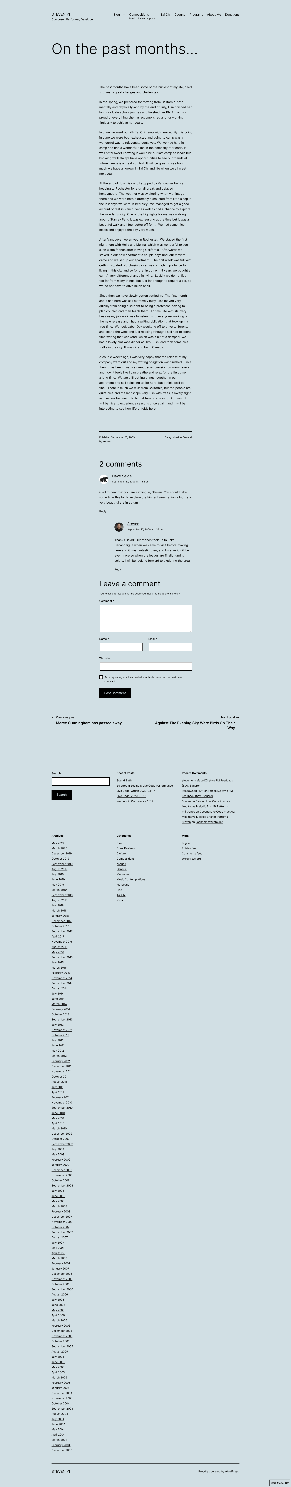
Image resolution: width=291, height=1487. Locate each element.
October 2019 (60, 858)
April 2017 (58, 936)
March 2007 (59, 1258)
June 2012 (58, 1045)
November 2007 (62, 1221)
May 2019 (58, 884)
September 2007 (62, 1232)
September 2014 (62, 983)
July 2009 (58, 1149)
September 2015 (62, 957)
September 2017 (62, 931)
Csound (180, 14)
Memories (123, 874)
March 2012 (59, 1055)
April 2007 (58, 1253)
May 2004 (58, 1429)
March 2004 (59, 1439)
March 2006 (59, 1320)
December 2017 (62, 921)
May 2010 (58, 1118)
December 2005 (62, 1330)
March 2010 (59, 1128)
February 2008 (61, 1211)
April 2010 (58, 1123)
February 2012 (61, 1061)
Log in (186, 843)
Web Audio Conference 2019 (135, 801)
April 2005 (58, 1372)
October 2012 (60, 1035)
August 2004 (60, 1413)
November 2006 (62, 1279)
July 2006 (58, 1299)
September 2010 (62, 1107)
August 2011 (59, 1081)
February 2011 (60, 1097)
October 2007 (60, 1227)
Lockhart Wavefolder (209, 821)
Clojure (121, 853)
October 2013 (60, 1014)
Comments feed (192, 853)
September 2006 (62, 1289)
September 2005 (62, 1346)
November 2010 (62, 1102)
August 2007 (60, 1237)
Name (104, 638)
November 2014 (62, 978)
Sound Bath (124, 780)
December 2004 (62, 1393)
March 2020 (59, 848)
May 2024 (58, 843)
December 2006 (62, 1273)
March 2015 (59, 967)
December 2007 (62, 1216)
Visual (120, 900)
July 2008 (58, 1190)
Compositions (142, 16)
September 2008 (62, 1185)
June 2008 (58, 1196)
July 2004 (58, 1419)
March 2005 (59, 1377)
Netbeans (123, 884)
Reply (102, 511)
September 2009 (62, 1144)
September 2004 (62, 1408)
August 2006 (60, 1294)
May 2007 (58, 1247)
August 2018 (59, 900)
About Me (214, 14)
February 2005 (61, 1382)
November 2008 (62, 1175)
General (187, 437)
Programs (196, 14)
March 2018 (59, 910)
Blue (119, 843)
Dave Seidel (122, 476)
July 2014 (58, 993)
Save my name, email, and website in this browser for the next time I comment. (143, 679)
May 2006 (58, 1310)
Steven (133, 524)
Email (152, 638)
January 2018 (60, 915)
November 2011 (62, 1071)
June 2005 (58, 1362)
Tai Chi (166, 14)
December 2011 (61, 1066)
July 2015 (58, 962)
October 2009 (61, 1138)
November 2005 (62, 1336)
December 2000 (62, 1450)
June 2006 (58, 1304)
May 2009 (58, 1154)
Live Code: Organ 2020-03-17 (136, 790)
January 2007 (60, 1268)
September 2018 (62, 895)
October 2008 (61, 1180)
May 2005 (58, 1367)
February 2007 (61, 1263)
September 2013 (62, 1019)
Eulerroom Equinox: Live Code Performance (145, 785)
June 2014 (58, 998)
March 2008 (59, 1206)
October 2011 (60, 1076)
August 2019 (59, 869)
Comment (106, 601)
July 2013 (58, 1024)
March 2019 (59, 889)
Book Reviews (126, 848)
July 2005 (58, 1356)
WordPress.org (191, 858)
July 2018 (58, 905)
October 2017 (60, 926)
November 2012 (62, 1030)
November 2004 (62, 1398)
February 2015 (61, 972)
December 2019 (62, 853)
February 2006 (61, 1325)
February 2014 (61, 1009)
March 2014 (59, 1004)
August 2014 (60, 988)
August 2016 (59, 947)
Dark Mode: (277, 1482)
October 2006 (61, 1284)
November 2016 (62, 941)
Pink (119, 889)
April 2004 (58, 1434)
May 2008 (58, 1201)
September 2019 (62, 864)
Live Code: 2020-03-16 (131, 796)
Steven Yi (61, 14)
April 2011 (58, 1092)
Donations (232, 14)
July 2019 (58, 874)
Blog (117, 14)
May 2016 (58, 952)
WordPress (232, 1471)
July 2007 (58, 1242)
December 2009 (62, 1133)
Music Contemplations (131, 879)
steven (106, 441)
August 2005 (60, 1351)
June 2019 (58, 879)
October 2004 (61, 1403)
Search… (57, 773)
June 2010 (58, 1113)
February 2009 (61, 1159)
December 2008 (62, 1170)
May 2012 (58, 1050)
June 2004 (58, 1424)
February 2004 (61, 1445)
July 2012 (58, 1040)
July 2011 (57, 1087)
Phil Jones (188, 811)
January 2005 (60, 1387)
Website (104, 658)
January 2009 (60, 1164)
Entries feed (189, 848)
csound (121, 864)
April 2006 (58, 1315)
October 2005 (61, 1341)
